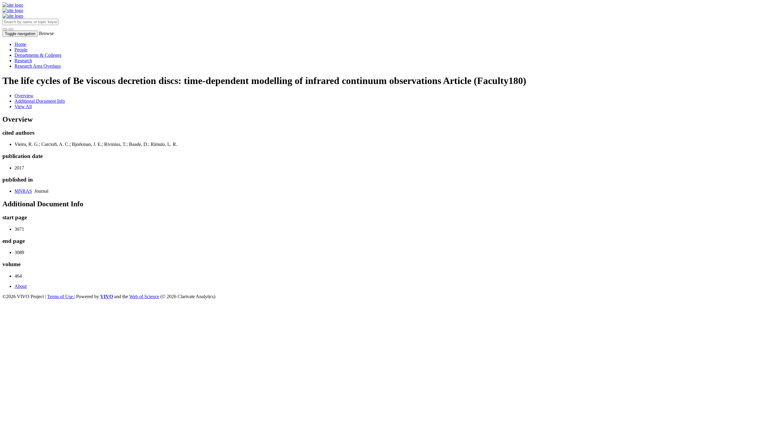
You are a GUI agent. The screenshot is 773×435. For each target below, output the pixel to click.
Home (20, 44)
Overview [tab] (24, 95)
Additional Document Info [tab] (39, 101)
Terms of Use (60, 296)
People (20, 49)
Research (23, 60)
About (20, 286)
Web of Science (144, 296)
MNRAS (23, 191)
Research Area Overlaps (37, 66)
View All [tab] (23, 106)
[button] (4, 29)
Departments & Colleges (37, 55)
